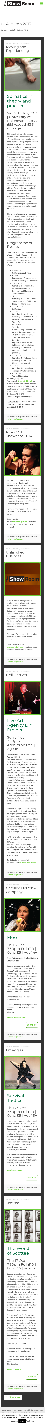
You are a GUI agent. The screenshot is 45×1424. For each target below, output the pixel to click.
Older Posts (14, 1397)
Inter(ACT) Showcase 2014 (19, 434)
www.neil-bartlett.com (27, 863)
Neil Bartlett (16, 675)
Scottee (12, 1203)
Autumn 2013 (26, 43)
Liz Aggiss (14, 1050)
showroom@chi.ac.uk (15, 419)
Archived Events (12, 43)
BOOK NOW (31, 1025)
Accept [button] (22, 1421)
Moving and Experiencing (17, 49)
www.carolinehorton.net (16, 1017)
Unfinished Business (15, 554)
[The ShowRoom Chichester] (19, 4)
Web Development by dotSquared (15, 1410)
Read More (30, 1421)
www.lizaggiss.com (14, 1170)
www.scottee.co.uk (14, 1369)
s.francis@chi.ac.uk (24, 381)
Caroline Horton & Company (21, 890)
